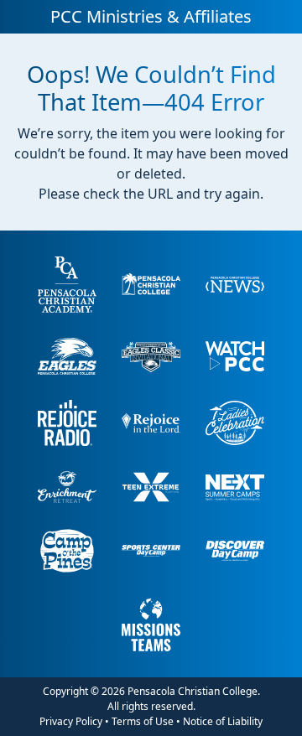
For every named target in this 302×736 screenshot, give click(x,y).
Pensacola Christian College (193, 691)
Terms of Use (143, 721)
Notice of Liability (223, 721)
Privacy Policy (70, 721)
